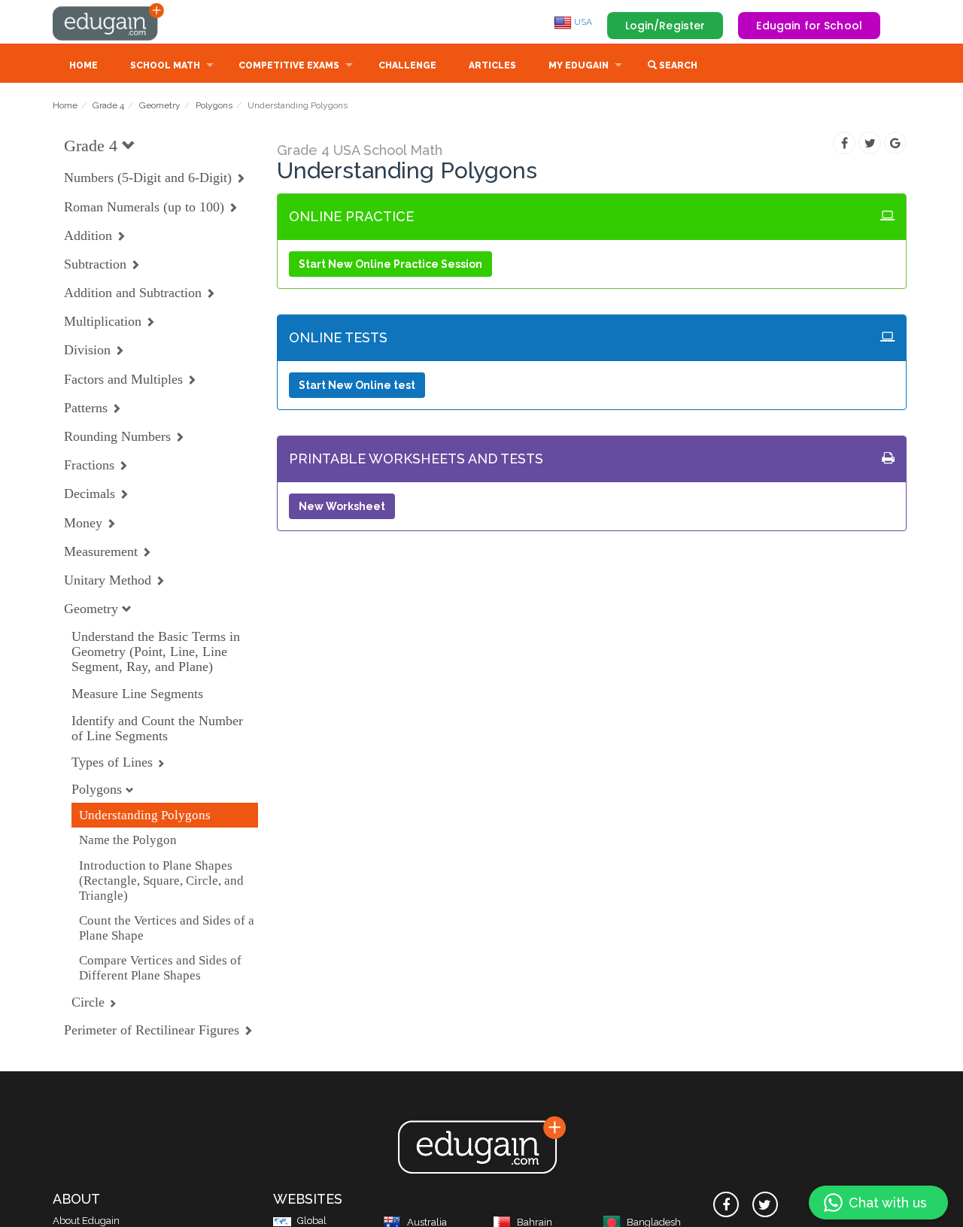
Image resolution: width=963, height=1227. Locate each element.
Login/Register (665, 25)
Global (312, 1220)
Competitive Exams (288, 65)
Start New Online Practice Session (390, 264)
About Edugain (86, 1220)
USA (582, 22)
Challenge (407, 65)
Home (83, 65)
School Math (165, 65)
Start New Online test (357, 385)
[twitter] (765, 1204)
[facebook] (726, 1204)
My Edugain (578, 65)
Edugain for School (809, 25)
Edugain (109, 22)
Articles (492, 65)
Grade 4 (108, 105)
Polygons (214, 105)
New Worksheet (342, 506)
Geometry (160, 105)
